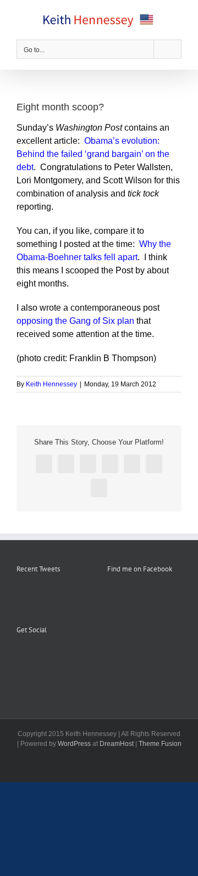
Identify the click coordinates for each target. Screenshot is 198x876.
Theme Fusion (160, 744)
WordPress (74, 744)
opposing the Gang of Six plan (75, 320)
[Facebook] (19, 657)
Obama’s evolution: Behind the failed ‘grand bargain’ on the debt (92, 154)
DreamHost (117, 744)
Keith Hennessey (51, 384)
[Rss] (34, 657)
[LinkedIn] (64, 657)
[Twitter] (49, 657)
